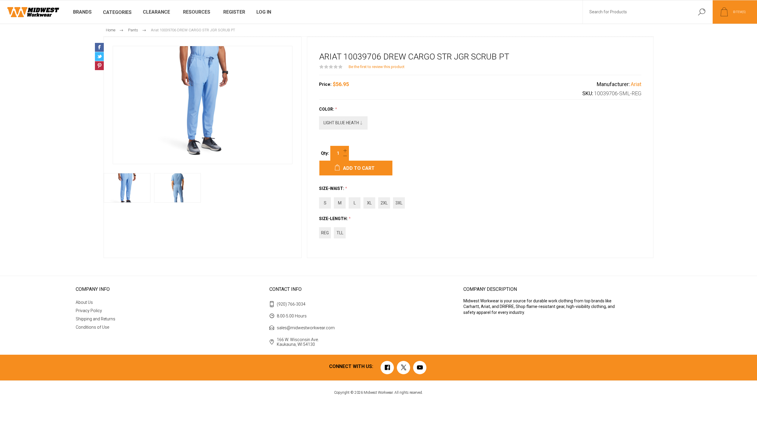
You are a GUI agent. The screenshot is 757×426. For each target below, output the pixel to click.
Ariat (636, 84)
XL (369, 203)
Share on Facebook (99, 47)
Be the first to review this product (377, 66)
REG (325, 232)
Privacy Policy (89, 310)
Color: (327, 109)
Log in (263, 12)
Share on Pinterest (99, 65)
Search (701, 12)
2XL (384, 203)
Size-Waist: (332, 188)
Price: (325, 84)
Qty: (325, 153)
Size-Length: (334, 218)
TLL (340, 232)
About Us (84, 302)
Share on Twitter (99, 56)
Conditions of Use (92, 327)
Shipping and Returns (95, 319)
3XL (398, 203)
